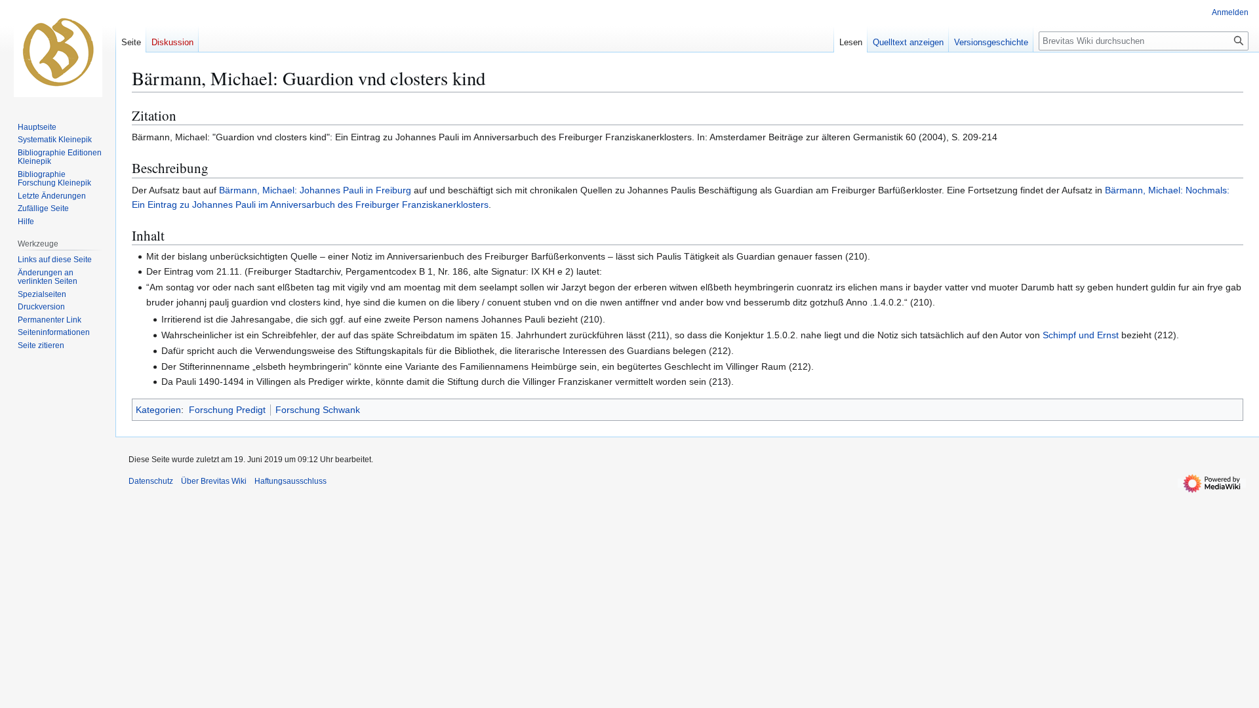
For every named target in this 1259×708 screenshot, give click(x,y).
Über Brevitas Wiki (214, 481)
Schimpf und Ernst (1081, 335)
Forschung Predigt (227, 409)
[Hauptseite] (57, 52)
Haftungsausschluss (290, 481)
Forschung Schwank (317, 409)
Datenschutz (151, 481)
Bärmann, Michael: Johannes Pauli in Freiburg (315, 190)
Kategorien (158, 409)
